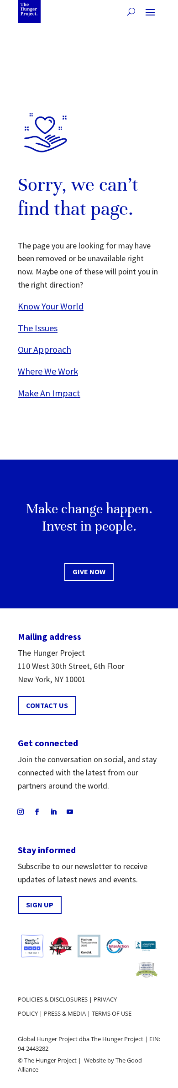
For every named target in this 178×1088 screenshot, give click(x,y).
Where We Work (48, 371)
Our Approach (44, 349)
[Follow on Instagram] (20, 811)
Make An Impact (49, 393)
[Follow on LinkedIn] (53, 811)
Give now (89, 571)
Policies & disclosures (53, 999)
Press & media (65, 1013)
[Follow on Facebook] (37, 811)
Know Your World (51, 306)
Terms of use (111, 1013)
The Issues (38, 328)
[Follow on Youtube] (69, 811)
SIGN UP (39, 904)
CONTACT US (47, 705)
